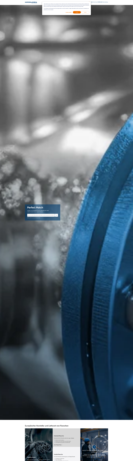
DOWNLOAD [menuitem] (103, 2)
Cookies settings (68, 12)
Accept (77, 12)
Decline (85, 12)
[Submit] (56, 215)
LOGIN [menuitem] (93, 2)
